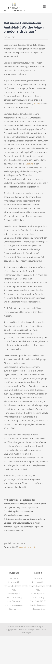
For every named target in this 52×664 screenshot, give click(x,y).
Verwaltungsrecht (27, 547)
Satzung (36, 103)
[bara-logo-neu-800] (14, 3)
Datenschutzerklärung (32, 627)
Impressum (19, 627)
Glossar (11, 627)
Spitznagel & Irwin (33, 630)
